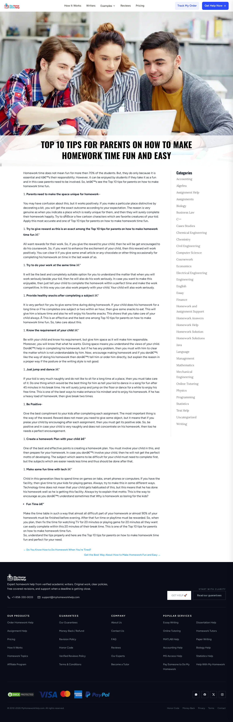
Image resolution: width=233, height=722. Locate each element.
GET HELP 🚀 (179, 595)
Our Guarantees (68, 622)
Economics (183, 266)
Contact (222, 708)
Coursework (184, 259)
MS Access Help (172, 656)
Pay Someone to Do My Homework (176, 667)
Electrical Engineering (191, 273)
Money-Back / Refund (71, 630)
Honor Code (66, 647)
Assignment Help (187, 192)
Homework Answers (190, 318)
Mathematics (185, 365)
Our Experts (118, 656)
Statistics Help (204, 656)
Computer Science (189, 252)
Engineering (184, 279)
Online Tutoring (187, 383)
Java (179, 345)
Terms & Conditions (70, 664)
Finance (181, 299)
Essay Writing (170, 622)
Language (182, 351)
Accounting (184, 179)
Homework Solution (189, 331)
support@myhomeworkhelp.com (61, 597)
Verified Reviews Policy (72, 656)
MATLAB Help (171, 639)
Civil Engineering (188, 246)
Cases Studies (185, 226)
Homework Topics (17, 656)
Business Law (185, 212)
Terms (211, 708)
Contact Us (117, 630)
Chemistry (183, 239)
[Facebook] (204, 694)
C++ (178, 219)
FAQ (113, 639)
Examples (106, 5)
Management (185, 358)
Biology (181, 206)
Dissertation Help (206, 622)
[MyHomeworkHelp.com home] (16, 577)
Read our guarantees (209, 595)
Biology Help (203, 647)
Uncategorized (186, 417)
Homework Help (187, 325)
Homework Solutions (190, 338)
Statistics (182, 403)
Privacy (201, 708)
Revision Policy (67, 639)
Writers (90, 5)
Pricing (140, 5)
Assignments (184, 199)
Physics (181, 390)
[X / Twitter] (213, 694)
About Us (116, 622)
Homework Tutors (206, 630)
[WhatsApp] (196, 694)
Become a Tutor (120, 664)
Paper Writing (204, 639)
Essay (180, 293)
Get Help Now (213, 5)
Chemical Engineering (191, 232)
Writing (181, 424)
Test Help (182, 410)
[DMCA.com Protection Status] (21, 694)
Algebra (181, 185)
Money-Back (189, 708)
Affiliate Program (16, 664)
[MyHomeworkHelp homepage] (18, 6)
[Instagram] (222, 694)
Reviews (126, 5)
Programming (185, 397)
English (181, 286)
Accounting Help (172, 647)
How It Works (72, 5)
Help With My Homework (210, 664)
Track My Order (187, 5)
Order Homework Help (20, 622)
